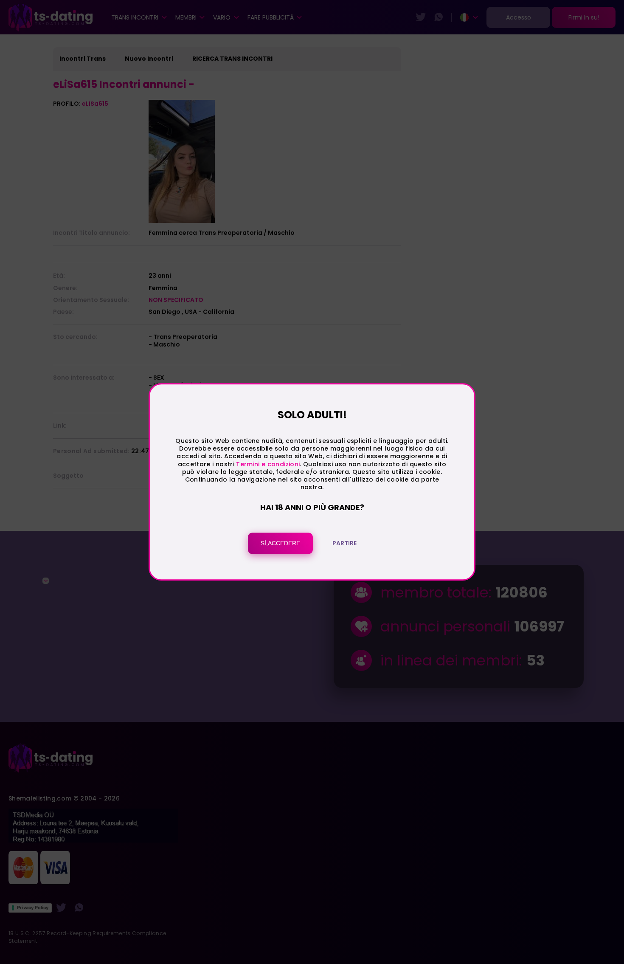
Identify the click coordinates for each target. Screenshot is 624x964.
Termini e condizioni (268, 464)
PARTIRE (344, 543)
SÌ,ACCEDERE (280, 543)
